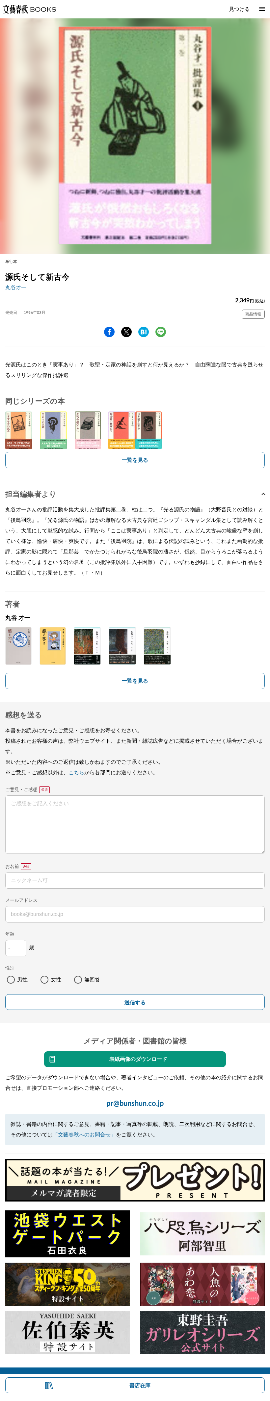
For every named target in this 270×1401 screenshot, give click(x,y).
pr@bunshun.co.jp (135, 1103)
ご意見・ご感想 (21, 789)
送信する (135, 1002)
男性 (22, 979)
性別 (9, 968)
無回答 (92, 979)
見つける (239, 9)
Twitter (126, 332)
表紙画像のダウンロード (138, 1059)
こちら (76, 772)
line (160, 332)
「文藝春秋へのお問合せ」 (84, 1134)
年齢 (9, 934)
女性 (56, 979)
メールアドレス (21, 900)
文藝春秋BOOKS (29, 9)
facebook (109, 332)
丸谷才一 (15, 287)
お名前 (12, 866)
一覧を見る (135, 460)
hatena (143, 332)
